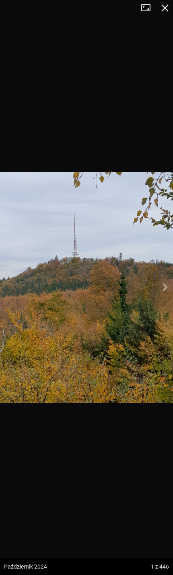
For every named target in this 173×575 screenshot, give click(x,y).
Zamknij (165, 8)
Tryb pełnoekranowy (149, 8)
